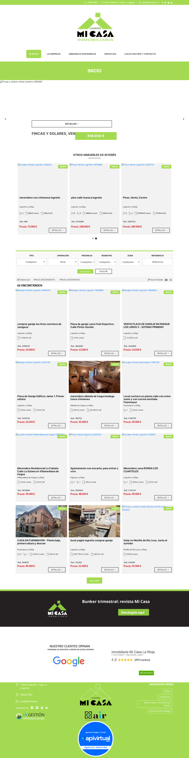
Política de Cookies (159, 711)
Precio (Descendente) (45, 280)
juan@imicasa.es (29, 701)
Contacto (165, 697)
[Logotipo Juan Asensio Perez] (92, 25)
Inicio (34, 54)
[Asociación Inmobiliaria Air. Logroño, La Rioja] (81, 715)
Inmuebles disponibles (82, 54)
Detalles (57, 230)
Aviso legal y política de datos (157, 704)
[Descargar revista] (94, 609)
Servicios (110, 54)
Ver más (94, 580)
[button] (31, 262)
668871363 (26, 694)
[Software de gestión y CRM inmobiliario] (30, 716)
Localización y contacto (140, 54)
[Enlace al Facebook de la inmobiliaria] (163, 2)
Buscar (104, 271)
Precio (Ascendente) (70, 280)
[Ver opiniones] (94, 654)
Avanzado (85, 271)
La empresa (54, 54)
